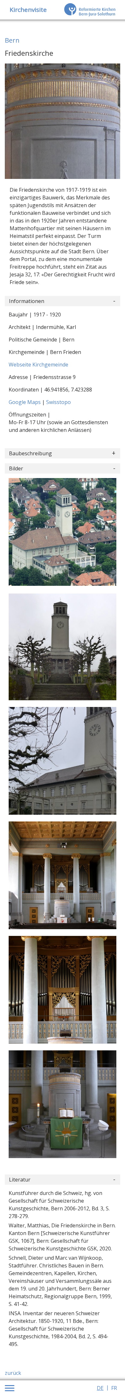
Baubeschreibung (30, 453)
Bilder (16, 468)
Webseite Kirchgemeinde (38, 364)
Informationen (26, 301)
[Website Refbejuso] (89, 9)
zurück (13, 1372)
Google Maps (25, 402)
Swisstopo (58, 402)
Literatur (19, 1179)
